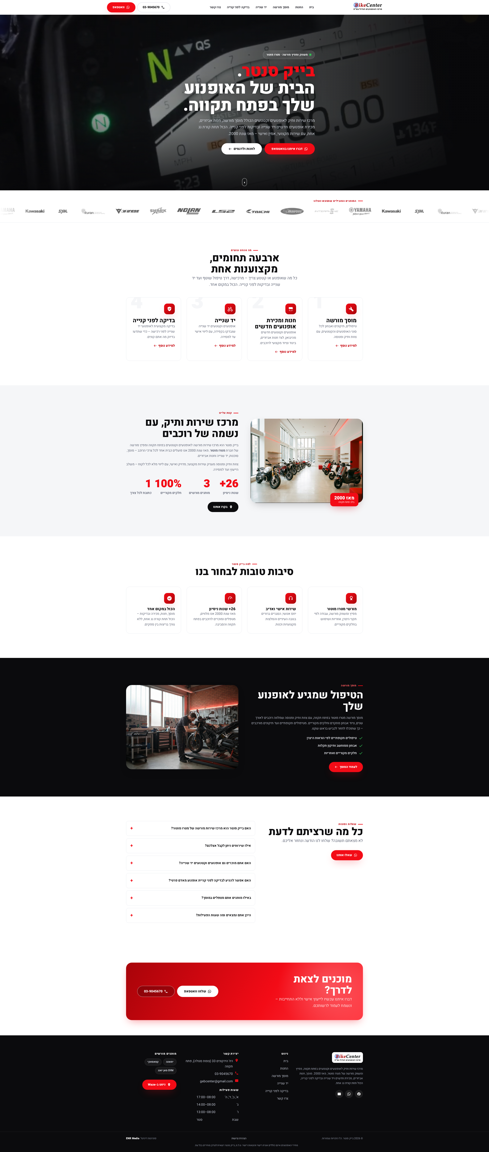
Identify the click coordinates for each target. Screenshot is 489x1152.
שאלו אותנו (344, 855)
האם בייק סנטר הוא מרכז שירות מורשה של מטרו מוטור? (211, 828)
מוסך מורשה (281, 7)
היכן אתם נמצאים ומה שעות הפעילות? (223, 915)
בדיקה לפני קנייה (238, 7)
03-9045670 (153, 991)
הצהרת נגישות (239, 1138)
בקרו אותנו (220, 507)
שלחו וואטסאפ (195, 991)
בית (311, 7)
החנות (299, 7)
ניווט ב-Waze (157, 1084)
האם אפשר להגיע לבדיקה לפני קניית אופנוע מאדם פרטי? (210, 880)
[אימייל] (339, 1094)
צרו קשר (215, 7)
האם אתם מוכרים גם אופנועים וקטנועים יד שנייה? (215, 863)
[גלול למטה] (244, 182)
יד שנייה (261, 7)
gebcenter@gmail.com (216, 1081)
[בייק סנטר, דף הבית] (367, 7)
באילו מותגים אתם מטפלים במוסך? (226, 897)
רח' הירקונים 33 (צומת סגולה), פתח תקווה (209, 1064)
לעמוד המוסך (348, 767)
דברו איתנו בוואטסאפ (287, 148)
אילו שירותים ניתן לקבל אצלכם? (228, 845)
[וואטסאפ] (349, 1094)
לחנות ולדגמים (244, 148)
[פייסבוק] (359, 1094)
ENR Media (132, 1138)
